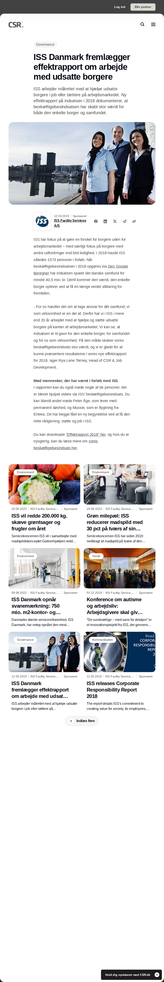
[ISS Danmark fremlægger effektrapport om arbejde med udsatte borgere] (44, 671)
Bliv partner (143, 7)
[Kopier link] (134, 221)
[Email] (124, 221)
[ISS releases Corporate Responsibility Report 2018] (119, 671)
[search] (142, 24)
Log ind (119, 7)
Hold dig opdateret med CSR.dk (128, 974)
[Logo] (16, 24)
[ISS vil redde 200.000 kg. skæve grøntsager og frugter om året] (44, 504)
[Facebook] (95, 221)
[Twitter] (115, 221)
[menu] (153, 24)
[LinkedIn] (105, 221)
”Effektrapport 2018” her (85, 434)
